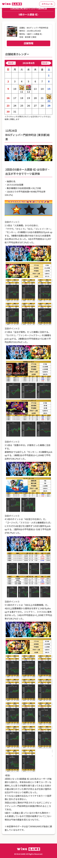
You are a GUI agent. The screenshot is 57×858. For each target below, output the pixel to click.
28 (42, 105)
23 (8, 105)
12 (28, 91)
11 (21, 91)
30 (8, 111)
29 (48, 105)
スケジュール (47, 4)
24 (14, 105)
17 (14, 98)
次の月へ (45, 63)
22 (48, 101)
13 (35, 88)
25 (21, 105)
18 (21, 98)
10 (14, 88)
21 (42, 98)
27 (35, 105)
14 (42, 88)
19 (28, 98)
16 (8, 98)
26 (28, 105)
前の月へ (11, 63)
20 (35, 98)
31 (14, 111)
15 (48, 88)
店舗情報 (28, 43)
